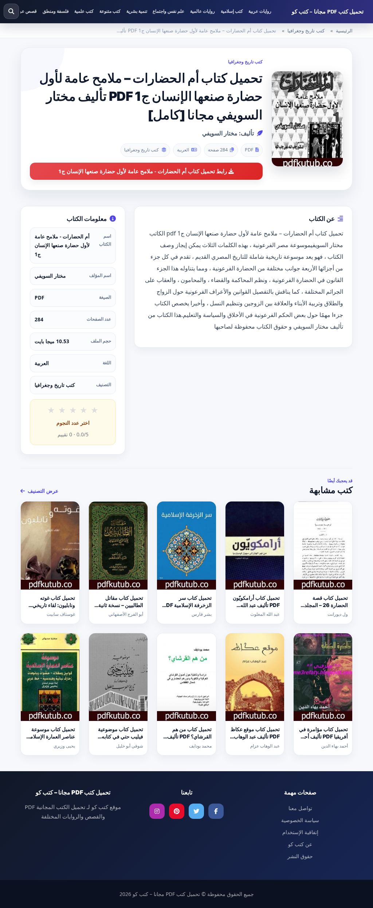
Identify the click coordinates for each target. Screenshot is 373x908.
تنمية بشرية (136, 11)
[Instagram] (157, 811)
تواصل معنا (300, 808)
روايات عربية (259, 11)
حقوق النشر (300, 856)
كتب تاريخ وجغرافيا (306, 30)
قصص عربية (26, 11)
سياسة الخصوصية (300, 820)
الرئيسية (344, 30)
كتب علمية (84, 11)
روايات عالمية (202, 11)
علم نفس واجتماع (168, 11)
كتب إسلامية (232, 11)
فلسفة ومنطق (56, 11)
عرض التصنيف (42, 490)
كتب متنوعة (110, 11)
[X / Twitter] (196, 811)
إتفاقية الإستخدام (300, 832)
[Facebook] (216, 811)
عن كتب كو (300, 844)
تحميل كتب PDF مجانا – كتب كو (328, 11)
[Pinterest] (176, 811)
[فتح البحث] (11, 11)
